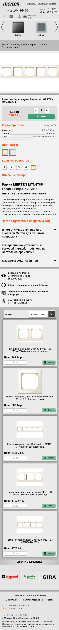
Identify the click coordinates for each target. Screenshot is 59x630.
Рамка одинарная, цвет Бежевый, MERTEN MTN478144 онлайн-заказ (29, 397)
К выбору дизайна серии (23, 44)
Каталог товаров (31, 599)
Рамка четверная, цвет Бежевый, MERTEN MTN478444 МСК (29, 541)
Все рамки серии (10, 47)
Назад (5, 44)
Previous (3, 27)
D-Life (18, 35)
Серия (42, 44)
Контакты (31, 3)
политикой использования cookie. (18, 626)
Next (56, 27)
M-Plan (41, 35)
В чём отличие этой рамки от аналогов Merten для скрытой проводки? (23, 233)
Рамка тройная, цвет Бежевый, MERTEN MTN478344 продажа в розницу (30, 493)
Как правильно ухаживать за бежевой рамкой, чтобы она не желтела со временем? (23, 248)
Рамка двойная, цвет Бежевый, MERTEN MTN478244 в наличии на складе (30, 350)
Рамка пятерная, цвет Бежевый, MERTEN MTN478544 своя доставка (30, 445)
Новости (49, 599)
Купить (41, 116)
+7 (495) (16, 10)
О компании (12, 599)
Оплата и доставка (47, 3)
